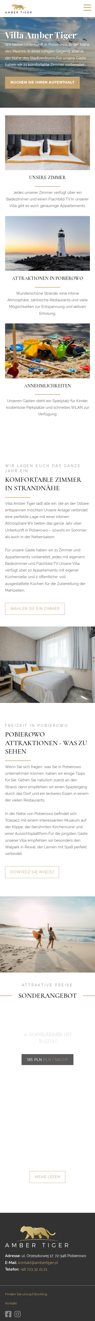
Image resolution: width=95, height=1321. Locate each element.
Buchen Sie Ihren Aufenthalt (42, 82)
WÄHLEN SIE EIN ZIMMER (35, 608)
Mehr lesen (47, 1177)
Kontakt (11, 1303)
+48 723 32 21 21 (33, 1269)
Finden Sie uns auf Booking (26, 1294)
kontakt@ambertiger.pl (38, 1262)
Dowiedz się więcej (32, 872)
